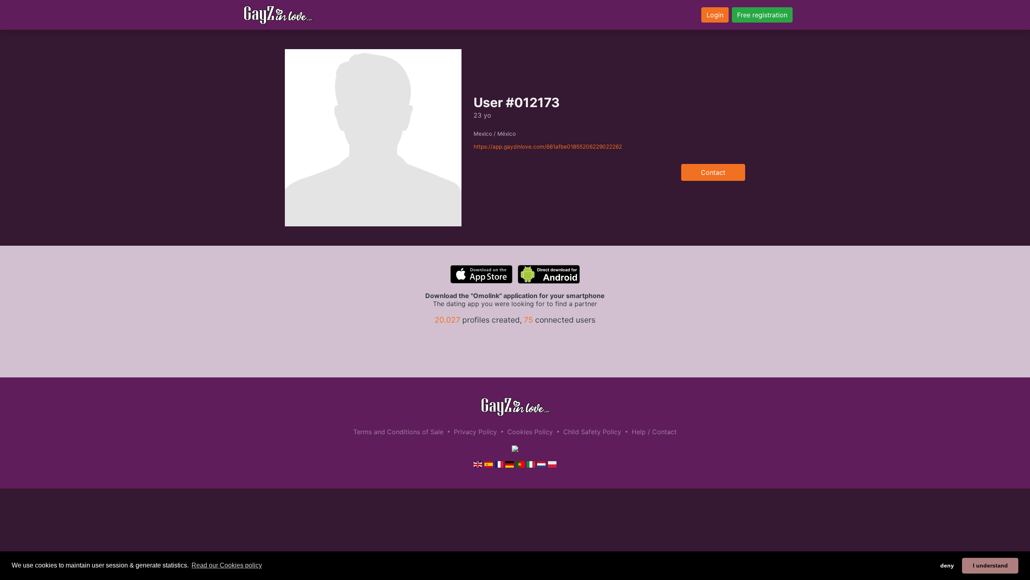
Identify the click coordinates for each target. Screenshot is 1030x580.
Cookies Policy (530, 432)
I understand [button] (990, 565)
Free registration (762, 15)
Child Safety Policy (592, 432)
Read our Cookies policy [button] (227, 565)
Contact (713, 172)
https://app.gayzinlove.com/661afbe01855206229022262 (548, 146)
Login (715, 15)
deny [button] (947, 565)
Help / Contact (654, 432)
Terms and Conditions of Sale (398, 432)
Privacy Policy (475, 432)
